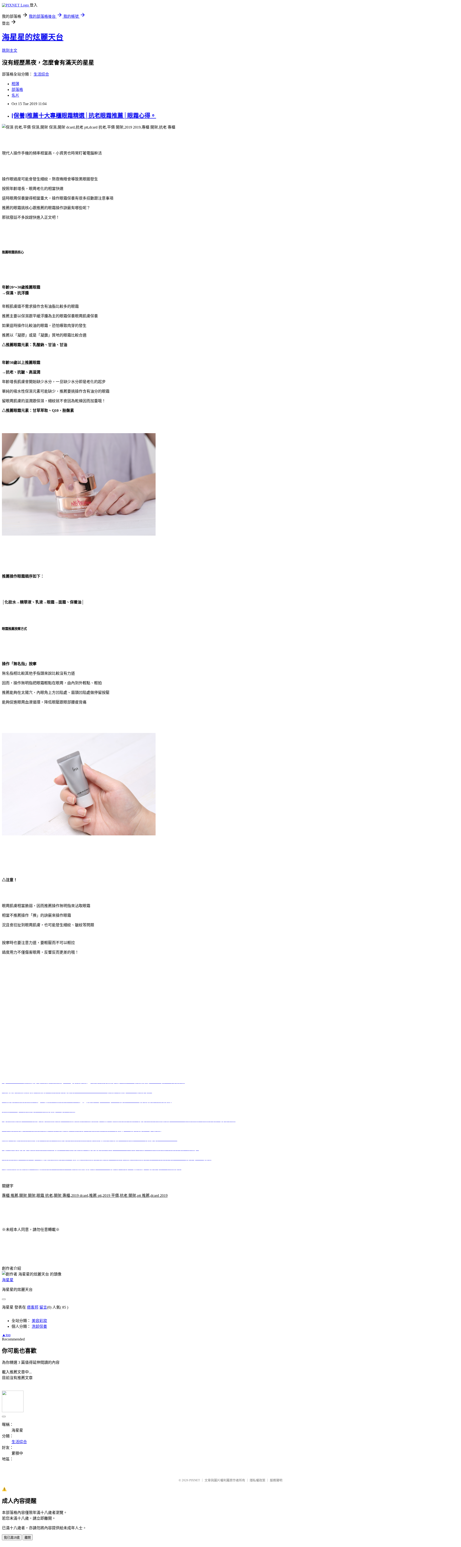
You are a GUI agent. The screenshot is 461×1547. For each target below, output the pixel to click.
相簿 (15, 84)
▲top (6, 1335)
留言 (43, 1307)
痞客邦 (32, 1307)
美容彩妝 (39, 1321)
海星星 (7, 1280)
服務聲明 (276, 1480)
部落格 (17, 90)
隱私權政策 (257, 1480)
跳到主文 (9, 50)
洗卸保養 (39, 1326)
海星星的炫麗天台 (32, 37)
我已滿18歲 (12, 1537)
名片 (15, 95)
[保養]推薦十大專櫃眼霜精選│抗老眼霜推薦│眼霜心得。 (84, 115)
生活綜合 (41, 74)
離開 (27, 1537)
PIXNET (194, 1480)
